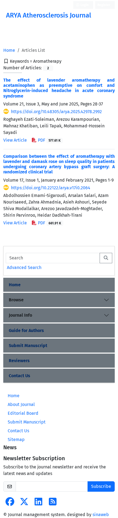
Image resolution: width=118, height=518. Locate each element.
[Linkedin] (38, 503)
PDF (49, 140)
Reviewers (19, 360)
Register (103, 5)
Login (84, 5)
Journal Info (20, 315)
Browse (16, 299)
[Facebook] (9, 503)
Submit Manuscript (28, 345)
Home (9, 50)
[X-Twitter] (24, 503)
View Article (15, 140)
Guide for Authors (26, 330)
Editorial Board (23, 413)
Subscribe (101, 486)
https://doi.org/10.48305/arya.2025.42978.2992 (56, 111)
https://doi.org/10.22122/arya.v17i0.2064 (50, 187)
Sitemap (16, 439)
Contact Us (19, 375)
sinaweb (100, 514)
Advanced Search (24, 267)
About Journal (21, 404)
